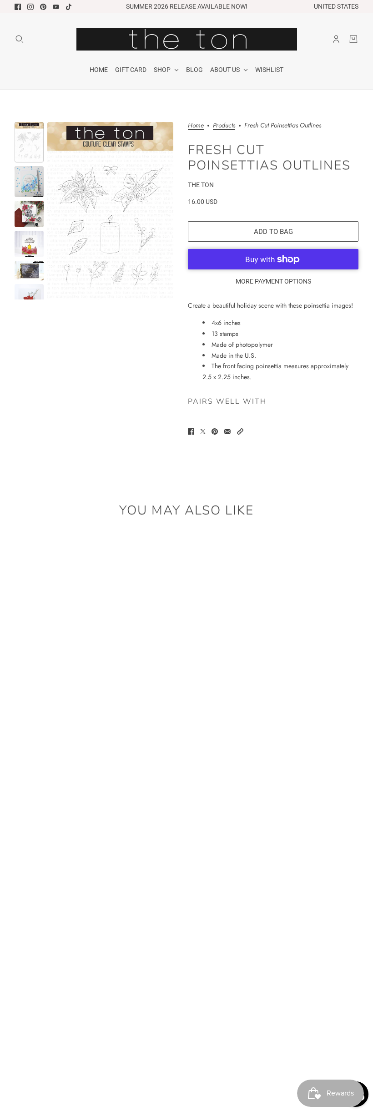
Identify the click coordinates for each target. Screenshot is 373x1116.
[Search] (20, 39)
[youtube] (56, 7)
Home (196, 126)
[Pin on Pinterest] (215, 431)
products (224, 126)
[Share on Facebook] (191, 431)
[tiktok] (69, 7)
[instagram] (30, 7)
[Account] (336, 39)
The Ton (201, 184)
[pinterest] (43, 7)
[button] (240, 431)
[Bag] (353, 39)
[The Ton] (186, 39)
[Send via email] (227, 431)
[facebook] (18, 7)
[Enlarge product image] (110, 210)
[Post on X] (203, 431)
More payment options (273, 281)
